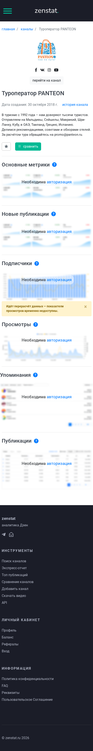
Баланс (7, 637)
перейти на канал (46, 80)
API (4, 603)
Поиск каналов (14, 561)
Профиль (9, 630)
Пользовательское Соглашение (27, 700)
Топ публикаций (15, 575)
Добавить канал (15, 589)
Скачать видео (14, 596)
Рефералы (10, 644)
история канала (75, 105)
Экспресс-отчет (14, 568)
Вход (6, 651)
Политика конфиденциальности (28, 679)
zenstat (47, 10)
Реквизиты (10, 693)
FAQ (5, 686)
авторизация (59, 181)
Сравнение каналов (18, 582)
